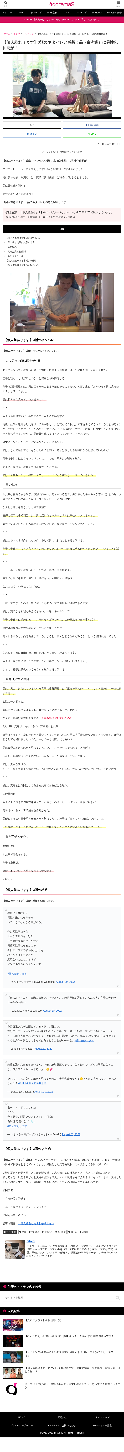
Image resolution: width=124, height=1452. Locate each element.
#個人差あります (17, 973)
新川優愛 (62, 1232)
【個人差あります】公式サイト (36, 1223)
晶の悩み (12, 247)
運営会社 (62, 1417)
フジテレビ (11, 1232)
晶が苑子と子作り (17, 256)
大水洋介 (35, 1232)
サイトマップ (102, 1417)
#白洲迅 (22, 1083)
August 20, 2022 (65, 981)
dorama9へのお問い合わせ (62, 1425)
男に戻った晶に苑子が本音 (21, 242)
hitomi (30, 1241)
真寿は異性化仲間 (17, 251)
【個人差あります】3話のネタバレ (23, 238)
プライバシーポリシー (21, 1425)
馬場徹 (85, 1232)
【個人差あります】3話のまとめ (22, 265)
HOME (21, 1417)
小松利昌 (48, 1232)
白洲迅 (74, 1232)
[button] (117, 1298)
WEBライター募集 (102, 1425)
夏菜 (24, 1232)
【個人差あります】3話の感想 (21, 260)
